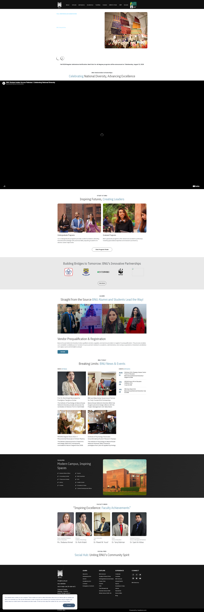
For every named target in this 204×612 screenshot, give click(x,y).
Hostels (61, 485)
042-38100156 (62, 584)
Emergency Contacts (88, 586)
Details (63, 352)
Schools (74, 5)
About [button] (68, 5)
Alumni (84, 579)
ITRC (100, 586)
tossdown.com (141, 610)
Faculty (101, 583)
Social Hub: (82, 555)
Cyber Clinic (102, 581)
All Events (127, 369)
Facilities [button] (98, 5)
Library (61, 482)
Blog (116, 595)
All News (64, 369)
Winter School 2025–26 (105, 593)
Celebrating (76, 76)
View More (102, 283)
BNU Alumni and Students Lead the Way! (117, 299)
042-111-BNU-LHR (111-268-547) (66, 586)
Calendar (117, 574)
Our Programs (62, 35)
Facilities (117, 576)
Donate (126, 5)
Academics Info (87, 581)
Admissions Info (87, 576)
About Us (85, 574)
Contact (85, 583)
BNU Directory (135, 582)
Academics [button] (90, 5)
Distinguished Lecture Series (106, 579)
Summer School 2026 (104, 591)
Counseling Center (64, 476)
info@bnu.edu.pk (62, 581)
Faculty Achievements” (116, 508)
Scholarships (73, 35)
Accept (69, 605)
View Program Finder (102, 249)
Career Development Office (84, 488)
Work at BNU (118, 593)
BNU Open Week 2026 (130, 389)
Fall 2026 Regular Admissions (67, 14)
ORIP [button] (120, 5)
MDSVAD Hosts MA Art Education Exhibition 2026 (132, 382)
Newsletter (118, 591)
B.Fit (78, 479)
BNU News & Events (112, 363)
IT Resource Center (64, 479)
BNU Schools (102, 574)
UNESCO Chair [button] (113, 5)
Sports (79, 473)
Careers (105, 5)
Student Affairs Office (64, 473)
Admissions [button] (81, 5)
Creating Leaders (113, 199)
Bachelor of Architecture (64, 27)
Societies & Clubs (81, 485)
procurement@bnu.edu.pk (73, 347)
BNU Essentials (81, 476)
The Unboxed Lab (103, 588)
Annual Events (119, 581)
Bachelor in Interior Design (65, 30)
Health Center (80, 482)
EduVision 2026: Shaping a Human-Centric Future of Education (135, 373)
